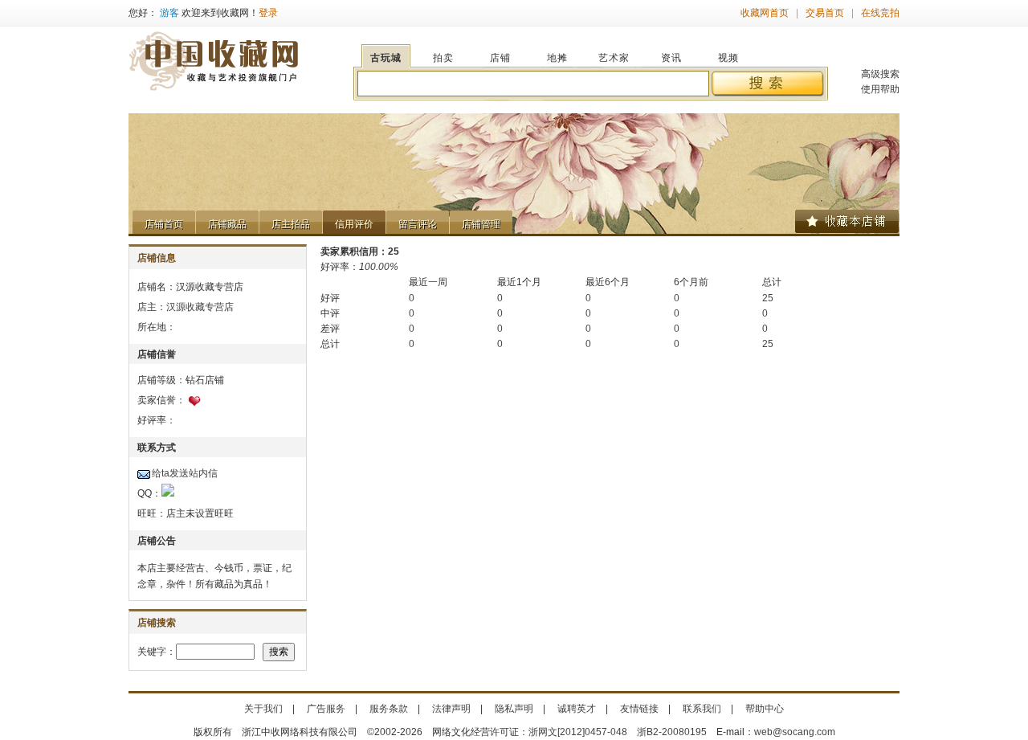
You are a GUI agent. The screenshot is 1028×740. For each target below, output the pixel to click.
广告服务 (326, 708)
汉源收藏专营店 (200, 307)
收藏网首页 (764, 12)
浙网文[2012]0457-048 (577, 732)
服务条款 (388, 708)
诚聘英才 (576, 708)
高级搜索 (880, 74)
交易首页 (825, 12)
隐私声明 (514, 708)
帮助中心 (764, 708)
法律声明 (451, 708)
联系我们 (702, 708)
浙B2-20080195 (672, 732)
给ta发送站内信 (185, 473)
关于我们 (263, 708)
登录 (268, 12)
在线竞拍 (880, 12)
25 (767, 298)
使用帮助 (880, 89)
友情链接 (639, 708)
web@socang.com (794, 732)
